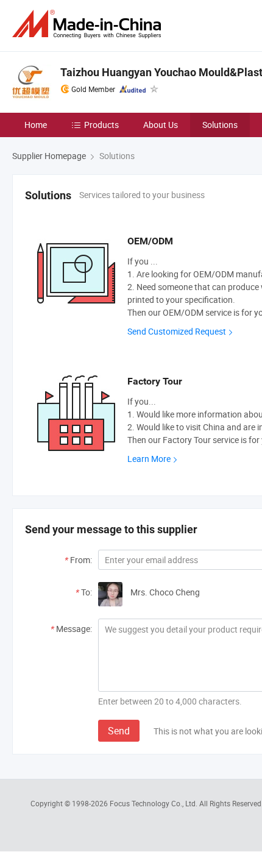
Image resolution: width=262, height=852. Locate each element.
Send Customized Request (176, 331)
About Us (160, 124)
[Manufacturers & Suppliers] (89, 24)
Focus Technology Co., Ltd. (154, 803)
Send (119, 730)
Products (101, 124)
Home (35, 124)
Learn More (149, 458)
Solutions (220, 124)
